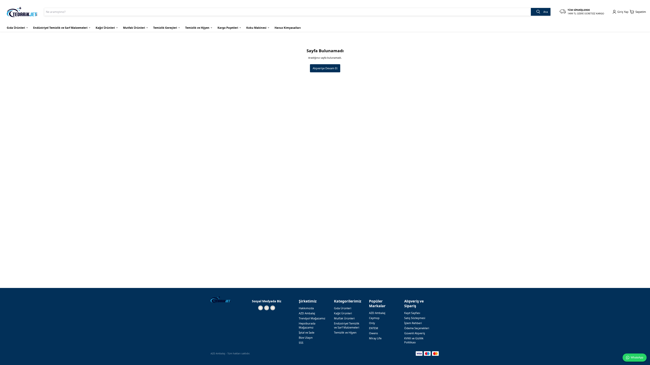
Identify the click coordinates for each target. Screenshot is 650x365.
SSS (301, 343)
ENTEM (373, 328)
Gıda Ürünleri (342, 308)
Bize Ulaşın (306, 337)
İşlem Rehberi (413, 323)
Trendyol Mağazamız (312, 318)
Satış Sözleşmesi (414, 318)
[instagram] (260, 308)
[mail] (272, 308)
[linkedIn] (266, 308)
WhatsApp (637, 357)
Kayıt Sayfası (412, 313)
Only (372, 323)
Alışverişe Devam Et (325, 68)
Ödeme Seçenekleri (416, 328)
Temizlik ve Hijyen (345, 332)
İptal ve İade (306, 332)
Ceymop (374, 318)
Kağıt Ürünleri (343, 313)
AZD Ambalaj (307, 313)
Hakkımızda (306, 308)
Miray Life (375, 338)
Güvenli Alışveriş (414, 333)
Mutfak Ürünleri (344, 318)
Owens (373, 333)
